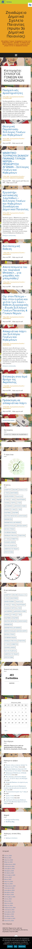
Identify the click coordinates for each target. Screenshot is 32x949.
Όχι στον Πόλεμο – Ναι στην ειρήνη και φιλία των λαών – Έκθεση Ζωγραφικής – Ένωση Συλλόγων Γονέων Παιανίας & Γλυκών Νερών (15, 304)
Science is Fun (23, 489)
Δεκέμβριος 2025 (9, 868)
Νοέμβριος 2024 (9, 892)
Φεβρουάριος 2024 (10, 907)
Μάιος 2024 (7, 901)
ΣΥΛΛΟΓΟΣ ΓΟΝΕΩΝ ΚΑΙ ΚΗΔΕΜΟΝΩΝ (13, 178)
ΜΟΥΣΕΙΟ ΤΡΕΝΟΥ (9, 529)
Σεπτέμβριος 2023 (9, 918)
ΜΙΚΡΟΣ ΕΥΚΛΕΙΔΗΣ (10, 526)
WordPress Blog (10, 822)
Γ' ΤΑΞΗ (12, 499)
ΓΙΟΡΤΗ (13, 503)
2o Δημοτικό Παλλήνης (12, 819)
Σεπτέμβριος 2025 (9, 875)
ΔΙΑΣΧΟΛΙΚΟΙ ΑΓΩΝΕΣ (20, 506)
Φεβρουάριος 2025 (10, 886)
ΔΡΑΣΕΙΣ (6, 509)
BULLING (15, 489)
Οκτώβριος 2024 (9, 894)
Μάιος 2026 (7, 857)
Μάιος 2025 (7, 879)
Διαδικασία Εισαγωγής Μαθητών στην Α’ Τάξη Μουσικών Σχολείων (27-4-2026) (15, 801)
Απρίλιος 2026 (8, 860)
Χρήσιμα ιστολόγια (11, 838)
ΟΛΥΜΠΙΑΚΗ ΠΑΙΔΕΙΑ (10, 532)
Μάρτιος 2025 (8, 883)
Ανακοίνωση (19, 496)
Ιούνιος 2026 (8, 855)
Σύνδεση (9, 2)
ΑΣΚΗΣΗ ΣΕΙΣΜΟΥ (9, 496)
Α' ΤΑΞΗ (6, 493)
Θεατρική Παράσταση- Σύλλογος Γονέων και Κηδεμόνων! (14, 130)
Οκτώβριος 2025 (9, 873)
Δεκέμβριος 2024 (9, 890)
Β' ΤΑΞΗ (6, 499)
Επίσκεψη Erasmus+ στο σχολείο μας (17, 782)
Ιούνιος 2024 (8, 899)
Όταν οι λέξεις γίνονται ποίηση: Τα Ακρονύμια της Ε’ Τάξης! (15, 766)
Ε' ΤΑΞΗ (13, 509)
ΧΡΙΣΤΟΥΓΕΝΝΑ (8, 552)
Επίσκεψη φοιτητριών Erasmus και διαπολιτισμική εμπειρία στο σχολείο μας (15, 787)
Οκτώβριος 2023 (9, 916)
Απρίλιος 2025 (8, 881)
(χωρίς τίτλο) (10, 795)
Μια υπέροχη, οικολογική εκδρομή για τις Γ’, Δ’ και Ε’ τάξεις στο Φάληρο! (15, 777)
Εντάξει (10, 946)
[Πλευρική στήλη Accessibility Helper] (30, 5)
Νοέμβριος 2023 (9, 914)
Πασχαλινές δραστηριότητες (13, 91)
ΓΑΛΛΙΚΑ (6, 503)
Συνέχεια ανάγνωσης (13, 235)
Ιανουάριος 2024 (9, 909)
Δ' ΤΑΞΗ (19, 503)
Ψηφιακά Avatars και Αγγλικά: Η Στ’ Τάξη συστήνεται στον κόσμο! (15, 770)
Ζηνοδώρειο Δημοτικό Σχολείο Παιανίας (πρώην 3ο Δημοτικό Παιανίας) (16, 24)
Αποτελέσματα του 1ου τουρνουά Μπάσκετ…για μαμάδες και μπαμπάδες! (15, 272)
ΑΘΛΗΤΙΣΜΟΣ (14, 493)
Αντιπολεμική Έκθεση (11, 247)
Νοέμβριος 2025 (9, 871)
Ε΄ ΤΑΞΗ (19, 509)
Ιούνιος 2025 (8, 877)
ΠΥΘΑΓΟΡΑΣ (21, 535)
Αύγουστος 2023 (9, 920)
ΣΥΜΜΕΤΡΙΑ (14, 539)
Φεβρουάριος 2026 (10, 864)
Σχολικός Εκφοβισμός (10, 545)
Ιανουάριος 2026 (9, 866)
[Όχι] (30, 943)
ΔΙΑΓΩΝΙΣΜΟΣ (8, 506)
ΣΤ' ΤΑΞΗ (6, 539)
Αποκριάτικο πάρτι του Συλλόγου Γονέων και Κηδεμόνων (14, 335)
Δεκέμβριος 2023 (9, 912)
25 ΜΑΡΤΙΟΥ (7, 489)
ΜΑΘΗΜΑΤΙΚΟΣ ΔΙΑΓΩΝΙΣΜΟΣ (12, 522)
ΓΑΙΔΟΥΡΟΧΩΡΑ (20, 499)
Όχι (15, 946)
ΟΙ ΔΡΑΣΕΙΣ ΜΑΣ (7, 98)
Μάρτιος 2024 (8, 905)
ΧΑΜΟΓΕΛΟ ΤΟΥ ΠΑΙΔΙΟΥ (11, 549)
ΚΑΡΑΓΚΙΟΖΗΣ (23, 516)
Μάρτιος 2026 (8, 862)
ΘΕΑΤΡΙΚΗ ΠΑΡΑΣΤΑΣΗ (10, 516)
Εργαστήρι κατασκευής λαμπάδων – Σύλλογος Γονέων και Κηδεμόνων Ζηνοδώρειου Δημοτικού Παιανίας (16, 200)
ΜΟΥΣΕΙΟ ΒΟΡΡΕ (22, 526)
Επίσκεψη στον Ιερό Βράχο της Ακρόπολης (15, 379)
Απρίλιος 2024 (8, 903)
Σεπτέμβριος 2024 (9, 897)
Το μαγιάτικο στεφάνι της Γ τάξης (16, 792)
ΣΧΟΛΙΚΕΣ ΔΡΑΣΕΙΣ (9, 542)
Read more (22, 946)
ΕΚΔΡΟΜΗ (15, 512)
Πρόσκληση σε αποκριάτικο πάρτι (15, 401)
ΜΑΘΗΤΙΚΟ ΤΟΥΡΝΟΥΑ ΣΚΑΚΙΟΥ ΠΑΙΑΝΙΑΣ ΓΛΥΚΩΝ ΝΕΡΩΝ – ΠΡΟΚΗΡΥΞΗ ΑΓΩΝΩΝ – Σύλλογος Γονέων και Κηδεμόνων (16, 162)
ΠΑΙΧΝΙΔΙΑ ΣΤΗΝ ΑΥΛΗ (10, 535)
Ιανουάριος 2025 (9, 888)
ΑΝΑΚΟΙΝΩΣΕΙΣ (7, 140)
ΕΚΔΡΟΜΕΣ (7, 512)
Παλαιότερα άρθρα (8, 420)
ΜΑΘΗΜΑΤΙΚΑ (8, 519)
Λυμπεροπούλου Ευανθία (16, 96)
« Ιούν (5, 730)
